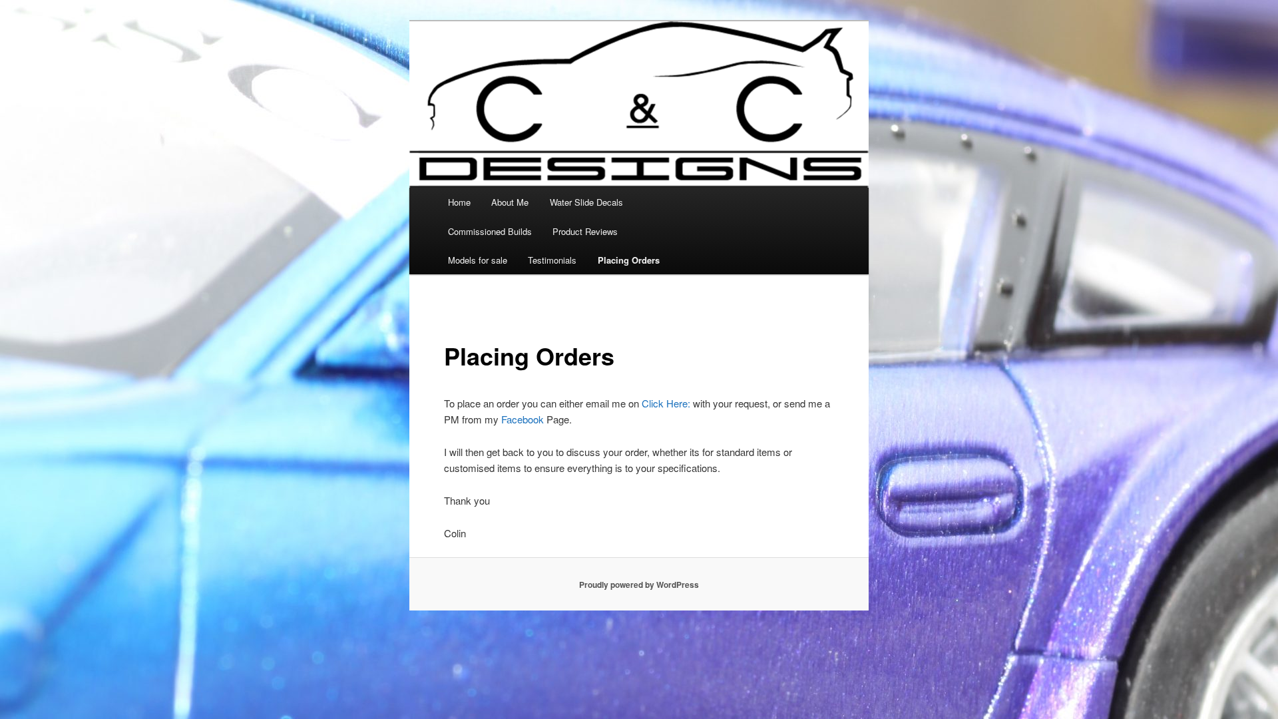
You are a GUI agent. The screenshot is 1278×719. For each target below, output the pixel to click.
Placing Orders (629, 260)
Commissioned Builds (490, 231)
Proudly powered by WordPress (639, 585)
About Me (510, 202)
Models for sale (477, 260)
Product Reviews (585, 231)
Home (459, 202)
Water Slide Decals (586, 202)
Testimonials (552, 260)
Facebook (522, 419)
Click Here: (666, 403)
